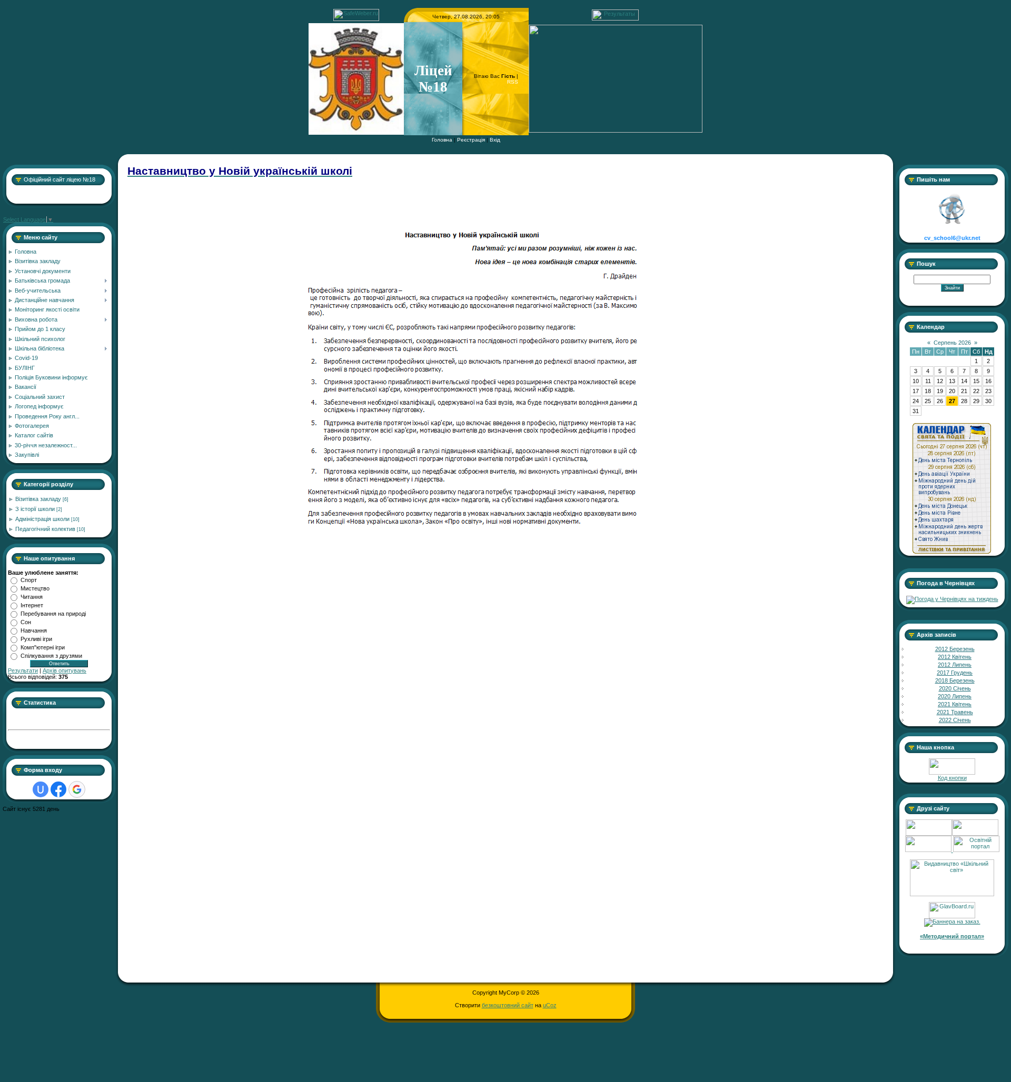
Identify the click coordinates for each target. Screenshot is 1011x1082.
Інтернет (32, 605)
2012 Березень (955, 649)
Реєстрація (471, 140)
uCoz (550, 1005)
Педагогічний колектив (45, 529)
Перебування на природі (53, 613)
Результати (23, 670)
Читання (32, 597)
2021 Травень (955, 712)
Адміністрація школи (42, 519)
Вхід (495, 140)
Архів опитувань (64, 670)
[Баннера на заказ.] (952, 921)
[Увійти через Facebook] (58, 789)
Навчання (34, 630)
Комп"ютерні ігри (43, 647)
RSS (512, 82)
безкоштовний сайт (507, 1005)
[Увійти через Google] (76, 789)
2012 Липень (955, 665)
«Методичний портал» (952, 936)
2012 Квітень (955, 657)
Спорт (29, 580)
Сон (26, 622)
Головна (442, 140)
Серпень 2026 (952, 342)
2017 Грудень (955, 672)
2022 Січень (955, 720)
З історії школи (35, 509)
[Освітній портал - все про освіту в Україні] (976, 850)
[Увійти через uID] (40, 789)
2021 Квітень (955, 704)
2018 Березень (955, 680)
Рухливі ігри (36, 639)
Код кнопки (952, 778)
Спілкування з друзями (51, 656)
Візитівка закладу (38, 499)
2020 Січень (955, 688)
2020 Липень (955, 696)
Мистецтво (35, 588)
